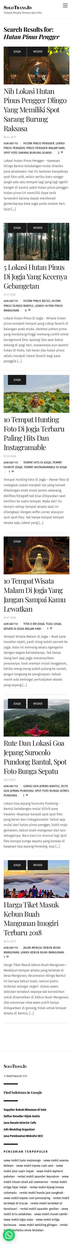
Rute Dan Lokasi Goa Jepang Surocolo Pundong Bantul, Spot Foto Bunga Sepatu (35, 756)
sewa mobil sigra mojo (18, 1219)
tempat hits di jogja (37, 462)
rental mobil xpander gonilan (39, 1209)
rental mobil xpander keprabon (38, 1176)
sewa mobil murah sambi (50, 1214)
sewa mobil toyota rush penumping (27, 1198)
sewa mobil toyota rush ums (34, 1165)
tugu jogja (53, 624)
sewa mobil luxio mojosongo (22, 1160)
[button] (9, 1235)
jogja (17, 51)
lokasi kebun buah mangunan (42, 952)
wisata (37, 51)
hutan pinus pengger (38, 143)
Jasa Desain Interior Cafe (20, 1123)
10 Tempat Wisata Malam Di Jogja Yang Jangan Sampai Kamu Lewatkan (34, 594)
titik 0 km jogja (33, 624)
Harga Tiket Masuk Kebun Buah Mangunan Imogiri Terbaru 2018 (31, 918)
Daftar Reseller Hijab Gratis (22, 1116)
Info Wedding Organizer (19, 1129)
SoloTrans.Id (13, 1076)
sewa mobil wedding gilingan (38, 1225)
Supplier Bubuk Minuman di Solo (25, 1109)
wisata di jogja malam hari (22, 629)
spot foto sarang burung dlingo (28, 152)
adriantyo (11, 143)
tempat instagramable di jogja (45, 467)
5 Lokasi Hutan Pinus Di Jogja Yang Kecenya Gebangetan (35, 276)
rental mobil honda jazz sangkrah (41, 1193)
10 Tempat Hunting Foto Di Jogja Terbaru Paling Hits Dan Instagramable (34, 433)
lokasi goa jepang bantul (41, 786)
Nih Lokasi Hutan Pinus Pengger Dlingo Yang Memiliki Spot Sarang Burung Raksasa (35, 109)
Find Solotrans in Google (23, 1092)
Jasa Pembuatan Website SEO (23, 1136)
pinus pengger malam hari (45, 148)
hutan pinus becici (36, 301)
